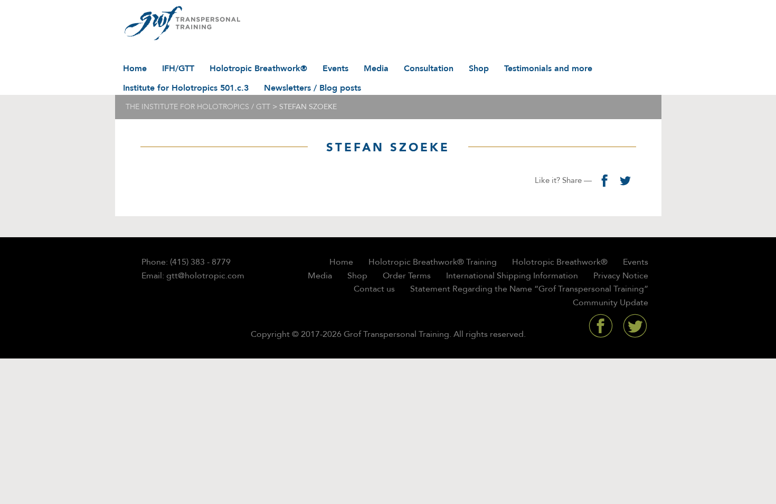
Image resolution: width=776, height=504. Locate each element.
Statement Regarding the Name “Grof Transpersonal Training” (529, 289)
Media (376, 68)
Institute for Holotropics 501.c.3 (186, 88)
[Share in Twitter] (625, 180)
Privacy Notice (620, 276)
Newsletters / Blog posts (312, 88)
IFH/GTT (178, 68)
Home (135, 68)
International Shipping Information (512, 276)
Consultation (428, 68)
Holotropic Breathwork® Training (432, 262)
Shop (479, 68)
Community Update (610, 302)
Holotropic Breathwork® (258, 68)
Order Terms (407, 276)
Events (335, 68)
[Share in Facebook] (604, 180)
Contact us (374, 289)
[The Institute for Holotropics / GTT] (179, 23)
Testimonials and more (548, 68)
